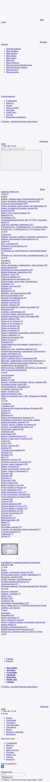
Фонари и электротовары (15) (14, 627)
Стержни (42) (7, 499)
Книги (4, 570)
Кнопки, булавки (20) (10, 305)
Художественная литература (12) (15, 581)
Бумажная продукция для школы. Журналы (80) (22, 408)
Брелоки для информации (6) (13, 298)
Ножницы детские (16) (11, 459)
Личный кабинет (13, 49)
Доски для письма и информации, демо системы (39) (24, 265)
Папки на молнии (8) (10, 328)
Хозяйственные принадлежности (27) (17, 629)
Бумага (4, 196)
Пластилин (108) (8, 480)
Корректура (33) (8, 291)
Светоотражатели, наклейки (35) (15, 387)
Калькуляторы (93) (9, 267)
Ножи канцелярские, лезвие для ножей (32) (20, 307)
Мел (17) (5, 457)
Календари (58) (7, 210)
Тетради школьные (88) (11, 504)
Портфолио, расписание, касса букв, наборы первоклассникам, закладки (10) (20, 421)
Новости (10, 103)
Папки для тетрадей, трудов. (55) (15, 469)
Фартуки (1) (6, 478)
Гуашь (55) (5, 441)
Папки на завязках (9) (10, 277)
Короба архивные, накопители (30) (16, 272)
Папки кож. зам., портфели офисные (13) (19, 349)
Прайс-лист (11, 112)
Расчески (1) (6, 248)
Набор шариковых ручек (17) (13, 492)
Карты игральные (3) (10, 617)
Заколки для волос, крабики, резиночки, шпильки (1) (24, 237)
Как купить (12, 668)
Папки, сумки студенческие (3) (14, 471)
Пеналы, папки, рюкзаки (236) (14, 464)
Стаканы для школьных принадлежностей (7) (21, 529)
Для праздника (7, 375)
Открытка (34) (7, 601)
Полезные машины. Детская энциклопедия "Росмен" (24, 586)
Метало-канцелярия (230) (12, 295)
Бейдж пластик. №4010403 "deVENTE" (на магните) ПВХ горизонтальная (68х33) (24, 368)
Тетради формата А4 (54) (12, 511)
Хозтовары (6, 613)
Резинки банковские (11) (12, 356)
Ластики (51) (6, 452)
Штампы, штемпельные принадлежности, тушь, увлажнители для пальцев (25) (22, 364)
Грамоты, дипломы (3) (11, 594)
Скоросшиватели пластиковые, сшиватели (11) (21, 344)
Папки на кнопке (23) (10, 326)
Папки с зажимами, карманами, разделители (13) (22, 333)
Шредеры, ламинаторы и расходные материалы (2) (23, 361)
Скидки (9, 115)
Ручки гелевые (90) (9, 483)
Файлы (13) (6, 347)
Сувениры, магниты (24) (12, 389)
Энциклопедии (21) (9, 584)
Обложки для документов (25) (14, 246)
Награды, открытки (9, 591)
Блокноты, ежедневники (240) (14, 203)
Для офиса (5, 260)
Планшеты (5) (7, 342)
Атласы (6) (5, 410)
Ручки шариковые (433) (11, 490)
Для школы (6, 403)
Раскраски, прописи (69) (11, 577)
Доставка (10, 110)
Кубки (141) (6, 596)
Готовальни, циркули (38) (12, 429)
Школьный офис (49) (10, 520)
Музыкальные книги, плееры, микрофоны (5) (21, 574)
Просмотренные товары (16, 67)
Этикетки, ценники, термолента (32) (17, 224)
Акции (9, 105)
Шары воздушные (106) (11, 394)
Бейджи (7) (6, 263)
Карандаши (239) (8, 434)
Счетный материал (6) (10, 532)
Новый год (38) (7, 380)
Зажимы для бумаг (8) (10, 302)
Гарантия (11, 675)
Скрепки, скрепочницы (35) (13, 312)
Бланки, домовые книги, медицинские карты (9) (22, 199)
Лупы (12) (5, 525)
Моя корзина (11, 53)
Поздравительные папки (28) (13, 384)
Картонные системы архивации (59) (17, 270)
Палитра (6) (6, 448)
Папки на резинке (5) (10, 330)
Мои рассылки (12, 72)
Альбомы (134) (7, 406)
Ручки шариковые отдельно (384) (15, 497)
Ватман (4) (5, 413)
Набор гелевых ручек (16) (12, 485)
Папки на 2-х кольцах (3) (12, 321)
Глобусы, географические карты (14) (17, 427)
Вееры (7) (5, 522)
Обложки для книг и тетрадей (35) (16, 462)
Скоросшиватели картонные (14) (15, 279)
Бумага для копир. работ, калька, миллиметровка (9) (24, 206)
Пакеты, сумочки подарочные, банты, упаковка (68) (24, 382)
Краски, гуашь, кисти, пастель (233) (16, 438)
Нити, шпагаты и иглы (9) (12, 620)
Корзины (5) (6, 288)
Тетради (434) (7, 501)
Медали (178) (7, 598)
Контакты (11, 677)
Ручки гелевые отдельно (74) (13, 487)
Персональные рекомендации (19, 65)
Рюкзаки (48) (6, 476)
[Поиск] (21, 160)
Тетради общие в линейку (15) (14, 508)
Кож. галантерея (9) (9, 244)
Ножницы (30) (7, 309)
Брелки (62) (6, 377)
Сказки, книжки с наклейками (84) (16, 579)
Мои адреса (11, 58)
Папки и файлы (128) (10, 319)
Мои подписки (12, 63)
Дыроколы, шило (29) (10, 300)
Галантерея (6, 234)
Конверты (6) (7, 215)
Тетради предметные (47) (12, 513)
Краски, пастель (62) (10, 445)
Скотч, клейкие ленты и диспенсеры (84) (19, 358)
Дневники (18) (7, 431)
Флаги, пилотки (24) (10, 391)
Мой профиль (12, 51)
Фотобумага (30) (8, 217)
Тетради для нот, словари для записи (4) (18, 424)
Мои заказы (11, 56)
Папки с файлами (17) (10, 335)
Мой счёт (10, 60)
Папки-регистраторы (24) (12, 337)
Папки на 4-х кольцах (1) (12, 323)
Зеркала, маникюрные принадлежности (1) (20, 239)
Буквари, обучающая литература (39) (17, 572)
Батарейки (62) (7, 615)
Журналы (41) (7, 415)
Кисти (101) (6, 443)
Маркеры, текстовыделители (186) (16, 293)
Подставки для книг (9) (11, 527)
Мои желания (12, 70)
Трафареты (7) (7, 534)
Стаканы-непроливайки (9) (13, 450)
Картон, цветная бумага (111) (13, 436)
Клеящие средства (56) (11, 286)
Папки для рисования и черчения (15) (17, 417)
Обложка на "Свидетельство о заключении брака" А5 (24, 255)
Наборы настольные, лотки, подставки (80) (20, 316)
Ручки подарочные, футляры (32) (15, 494)
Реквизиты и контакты (16, 117)
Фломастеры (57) (8, 518)
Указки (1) (5, 536)
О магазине (12, 672)
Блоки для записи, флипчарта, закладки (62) (20, 201)
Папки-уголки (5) (8, 340)
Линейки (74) (7, 455)
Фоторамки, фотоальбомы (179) (15, 603)
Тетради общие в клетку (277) (14, 506)
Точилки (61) (6, 515)
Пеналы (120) (7, 473)
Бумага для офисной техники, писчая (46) (19, 208)
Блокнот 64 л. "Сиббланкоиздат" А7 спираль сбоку (23, 229)
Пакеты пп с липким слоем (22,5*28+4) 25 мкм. (22, 631)
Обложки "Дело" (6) (10, 274)
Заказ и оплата (12, 108)
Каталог (5, 194)
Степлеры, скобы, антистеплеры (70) (17, 314)
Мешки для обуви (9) (10, 466)
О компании (11, 101)
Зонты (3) (5, 241)
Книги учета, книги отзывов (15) (15, 213)
